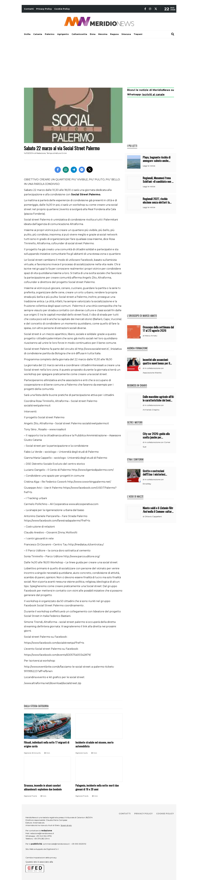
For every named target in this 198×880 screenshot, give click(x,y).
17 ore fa (34, 796)
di (144, 336)
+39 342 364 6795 (44, 836)
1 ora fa (85, 753)
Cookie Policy (62, 9)
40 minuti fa (36, 753)
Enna (92, 34)
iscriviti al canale (153, 94)
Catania (37, 34)
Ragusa (114, 34)
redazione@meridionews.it (42, 833)
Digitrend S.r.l (52, 849)
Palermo (49, 34)
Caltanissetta (79, 34)
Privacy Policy (44, 9)
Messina (102, 34)
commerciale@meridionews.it (56, 844)
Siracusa (126, 34)
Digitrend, (28, 753)
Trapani (138, 34)
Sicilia (27, 34)
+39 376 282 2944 (42, 838)
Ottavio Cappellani (153, 516)
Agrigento (63, 34)
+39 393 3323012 (78, 844)
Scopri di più (66, 825)
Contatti (29, 9)
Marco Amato (151, 335)
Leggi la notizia (149, 166)
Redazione (41, 153)
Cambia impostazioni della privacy (41, 857)
